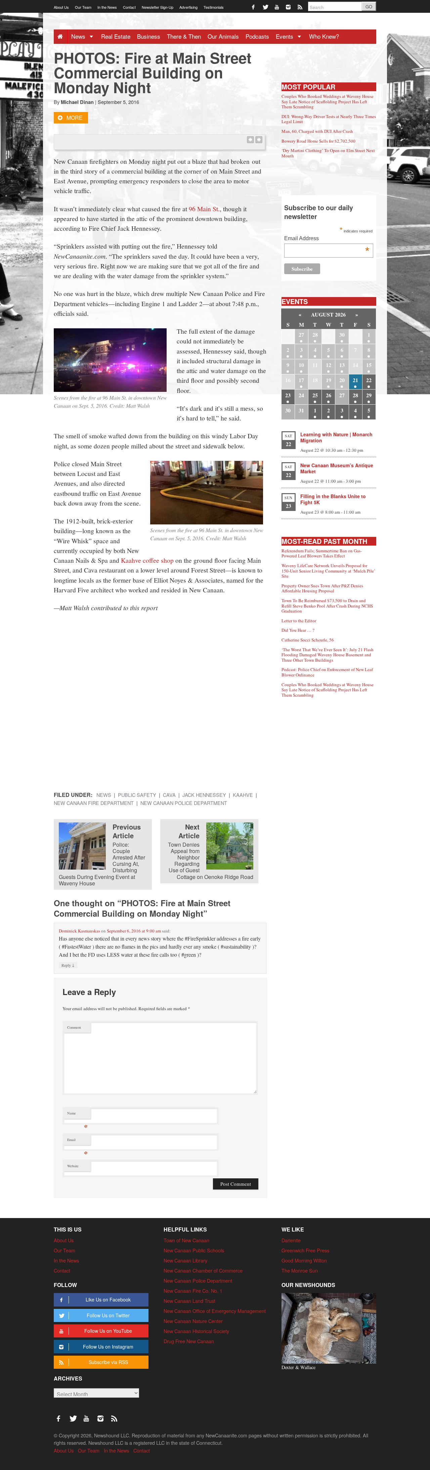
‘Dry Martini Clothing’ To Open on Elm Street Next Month (328, 153)
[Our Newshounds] (329, 1327)
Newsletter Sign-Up (157, 7)
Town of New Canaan (186, 1240)
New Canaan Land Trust (189, 1300)
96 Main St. (204, 208)
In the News (107, 7)
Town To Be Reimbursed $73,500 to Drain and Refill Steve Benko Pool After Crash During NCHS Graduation (327, 605)
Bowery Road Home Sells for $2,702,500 (318, 141)
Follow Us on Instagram (108, 1346)
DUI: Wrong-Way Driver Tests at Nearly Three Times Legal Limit (329, 119)
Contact (129, 7)
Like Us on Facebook (108, 1299)
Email (77, 1141)
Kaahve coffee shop (147, 560)
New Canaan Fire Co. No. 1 (193, 1290)
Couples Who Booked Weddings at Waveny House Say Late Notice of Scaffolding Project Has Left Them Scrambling (328, 101)
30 (342, 334)
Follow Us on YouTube (108, 1330)
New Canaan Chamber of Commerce (203, 1270)
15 (369, 365)
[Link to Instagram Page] (289, 6)
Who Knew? (324, 36)
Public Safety (137, 794)
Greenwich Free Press (305, 1250)
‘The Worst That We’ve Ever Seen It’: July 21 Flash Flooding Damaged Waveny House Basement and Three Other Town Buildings (328, 655)
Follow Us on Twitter (108, 1315)
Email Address (326, 239)
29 (369, 395)
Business (148, 36)
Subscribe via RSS (108, 1362)
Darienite (291, 1240)
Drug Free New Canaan (189, 1341)
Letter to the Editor (299, 621)
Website (73, 1166)
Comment (74, 1027)
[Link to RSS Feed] (300, 6)
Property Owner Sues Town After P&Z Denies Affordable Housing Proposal (322, 588)
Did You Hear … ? (298, 630)
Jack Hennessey (204, 794)
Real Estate (115, 36)
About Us (61, 7)
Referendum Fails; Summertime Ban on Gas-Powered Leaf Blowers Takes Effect (322, 553)
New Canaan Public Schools (194, 1250)
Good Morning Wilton (304, 1260)
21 (355, 380)
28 (315, 334)
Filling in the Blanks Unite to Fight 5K (333, 499)
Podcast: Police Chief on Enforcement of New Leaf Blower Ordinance (327, 672)
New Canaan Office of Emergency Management (215, 1310)
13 (342, 365)
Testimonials (214, 7)
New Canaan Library (185, 1260)
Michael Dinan (77, 102)
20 (342, 380)
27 (301, 334)
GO (369, 6)
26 (328, 395)
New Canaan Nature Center (193, 1320)
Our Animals (223, 36)
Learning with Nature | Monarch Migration (336, 437)
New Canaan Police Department (183, 802)
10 (301, 365)
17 (301, 380)
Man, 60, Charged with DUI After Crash (317, 131)
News (79, 36)
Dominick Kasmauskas (79, 931)
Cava (169, 794)
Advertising (188, 7)
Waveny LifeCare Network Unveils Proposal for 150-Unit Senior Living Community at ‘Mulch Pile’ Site (328, 570)
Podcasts (257, 36)
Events (285, 36)
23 (288, 395)
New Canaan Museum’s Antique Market (336, 468)
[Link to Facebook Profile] (254, 6)
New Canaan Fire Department (94, 802)
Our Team (83, 7)
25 (315, 395)
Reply (68, 965)
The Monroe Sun (300, 1270)
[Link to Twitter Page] (265, 6)
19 (328, 380)
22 (369, 380)
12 (328, 365)
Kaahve (243, 794)
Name (77, 1114)
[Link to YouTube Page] (277, 6)
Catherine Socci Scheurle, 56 (308, 640)
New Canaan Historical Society (196, 1330)
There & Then (184, 36)
